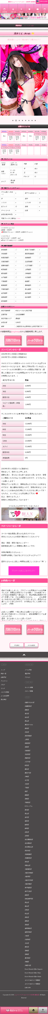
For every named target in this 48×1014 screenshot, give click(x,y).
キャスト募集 (29, 687)
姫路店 (27, 895)
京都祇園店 (28, 854)
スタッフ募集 (29, 691)
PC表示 (16, 645)
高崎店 (27, 798)
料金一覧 (3, 673)
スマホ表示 (31, 645)
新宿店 (27, 728)
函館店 (27, 710)
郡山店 (27, 721)
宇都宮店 (27, 802)
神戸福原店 (28, 887)
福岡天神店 (28, 932)
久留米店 (27, 939)
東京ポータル (29, 724)
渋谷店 (27, 732)
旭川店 (27, 713)
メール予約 (28, 670)
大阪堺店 (27, 876)
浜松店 (27, 832)
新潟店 (27, 810)
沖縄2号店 (28, 965)
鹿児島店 (27, 958)
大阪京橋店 (28, 884)
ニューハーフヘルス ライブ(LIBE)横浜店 (26, 994)
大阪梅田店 (28, 869)
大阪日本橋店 (29, 873)
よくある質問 (5, 695)
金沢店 (27, 817)
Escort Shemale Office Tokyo (33, 973)
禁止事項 (3, 699)
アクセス (27, 677)
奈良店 (27, 861)
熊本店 (27, 947)
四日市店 (27, 850)
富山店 (27, 813)
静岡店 (27, 828)
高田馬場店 (28, 735)
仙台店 (27, 717)
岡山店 (27, 902)
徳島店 (27, 921)
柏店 (26, 791)
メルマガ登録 (5, 692)
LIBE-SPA (28, 987)
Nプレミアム (28, 806)
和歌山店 (27, 865)
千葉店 (27, 787)
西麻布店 (27, 758)
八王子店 (27, 761)
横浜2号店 (28, 773)
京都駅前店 (28, 858)
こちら (18, 218)
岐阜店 (27, 824)
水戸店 (27, 780)
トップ (3, 670)
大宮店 (27, 784)
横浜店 (27, 769)
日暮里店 (27, 750)
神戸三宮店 (28, 891)
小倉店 (27, 935)
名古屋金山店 (29, 847)
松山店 (27, 913)
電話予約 (27, 673)
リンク (3, 688)
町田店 (27, 765)
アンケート (4, 681)
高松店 (27, 917)
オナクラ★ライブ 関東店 (32, 980)
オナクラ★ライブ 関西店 (32, 984)
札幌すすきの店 (29, 702)
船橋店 (27, 795)
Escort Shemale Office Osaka (33, 976)
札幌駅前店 (28, 706)
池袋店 (27, 747)
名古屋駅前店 (29, 839)
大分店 (27, 943)
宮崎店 (27, 954)
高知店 (27, 924)
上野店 (27, 739)
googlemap (15, 332)
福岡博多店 (28, 928)
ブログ (3, 684)
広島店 (27, 910)
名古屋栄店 (28, 843)
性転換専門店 (29, 898)
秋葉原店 (27, 743)
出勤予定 (3, 677)
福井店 (27, 821)
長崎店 (27, 950)
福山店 (27, 906)
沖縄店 (27, 961)
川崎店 (27, 776)
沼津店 (27, 835)
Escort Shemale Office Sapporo (33, 969)
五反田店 (27, 754)
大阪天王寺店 (29, 880)
